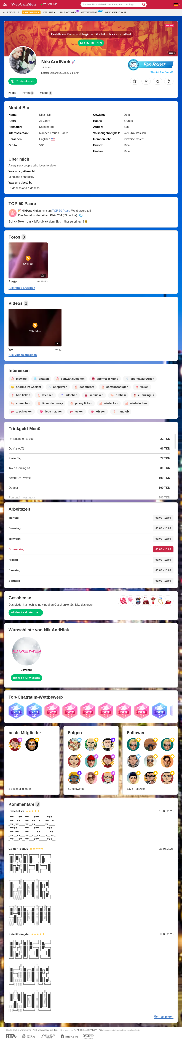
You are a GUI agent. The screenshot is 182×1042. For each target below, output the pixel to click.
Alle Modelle (11, 12)
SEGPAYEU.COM (95, 1030)
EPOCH (80, 1030)
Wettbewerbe (89, 12)
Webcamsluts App (115, 12)
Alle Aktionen (68, 12)
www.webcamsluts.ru (48, 1030)
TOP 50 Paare (61, 210)
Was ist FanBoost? (162, 72)
